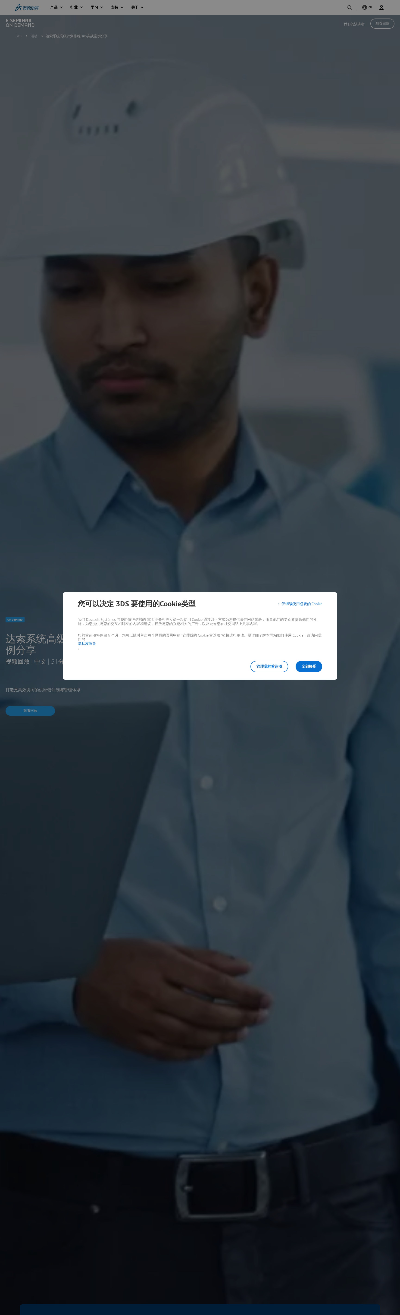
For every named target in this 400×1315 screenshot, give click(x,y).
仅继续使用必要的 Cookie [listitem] (301, 604)
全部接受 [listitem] (309, 666)
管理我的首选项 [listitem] (269, 666)
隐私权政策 (87, 644)
